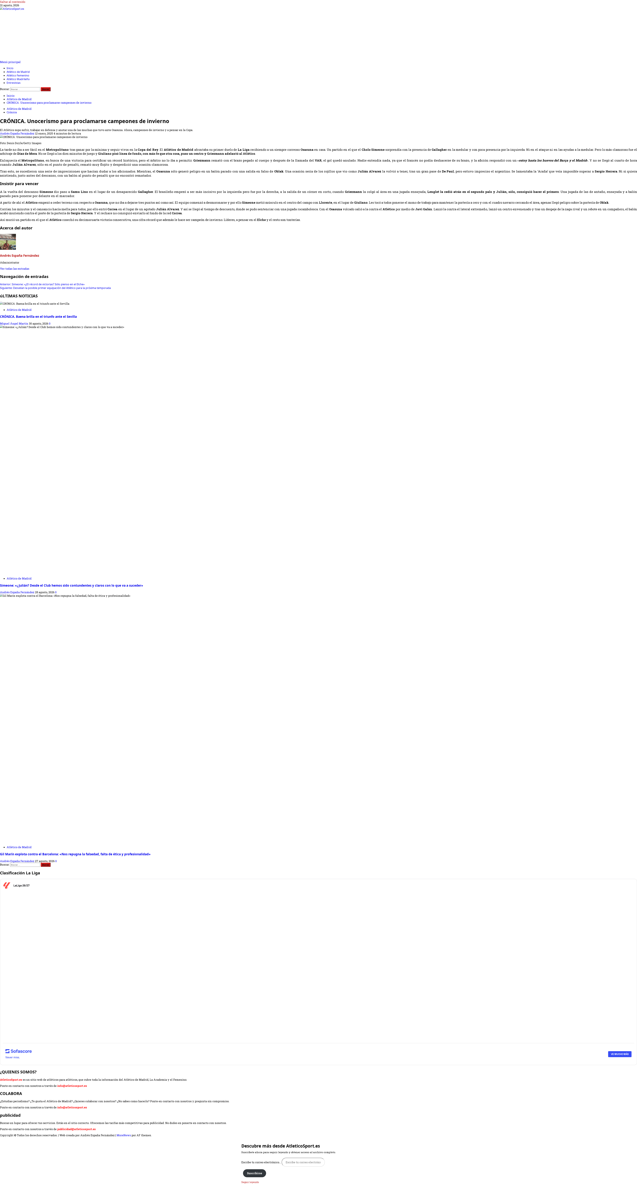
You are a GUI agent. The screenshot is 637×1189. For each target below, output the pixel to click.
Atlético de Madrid (18, 72)
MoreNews (124, 1135)
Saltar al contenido (12, 1)
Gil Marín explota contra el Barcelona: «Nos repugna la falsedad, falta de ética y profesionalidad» (75, 854)
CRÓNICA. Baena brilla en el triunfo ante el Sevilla (38, 316)
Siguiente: (55, 288)
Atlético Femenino (18, 75)
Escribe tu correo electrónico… (261, 1162)
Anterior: (42, 284)
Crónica (12, 112)
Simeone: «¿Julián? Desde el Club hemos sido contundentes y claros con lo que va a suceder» (71, 585)
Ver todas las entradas (14, 268)
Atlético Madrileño (18, 79)
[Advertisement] (318, 35)
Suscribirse (254, 1173)
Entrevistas (14, 83)
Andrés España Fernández (17, 133)
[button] (10, 62)
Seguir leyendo (250, 1182)
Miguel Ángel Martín (14, 323)
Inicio (10, 68)
